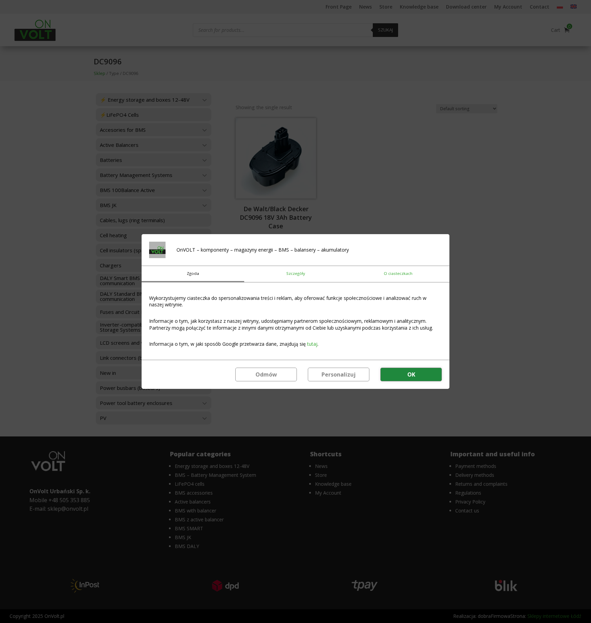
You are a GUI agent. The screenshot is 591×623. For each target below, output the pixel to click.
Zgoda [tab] (193, 273)
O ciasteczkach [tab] (398, 273)
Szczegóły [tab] (295, 273)
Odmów (266, 374)
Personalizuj (338, 374)
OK (411, 374)
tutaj (312, 344)
